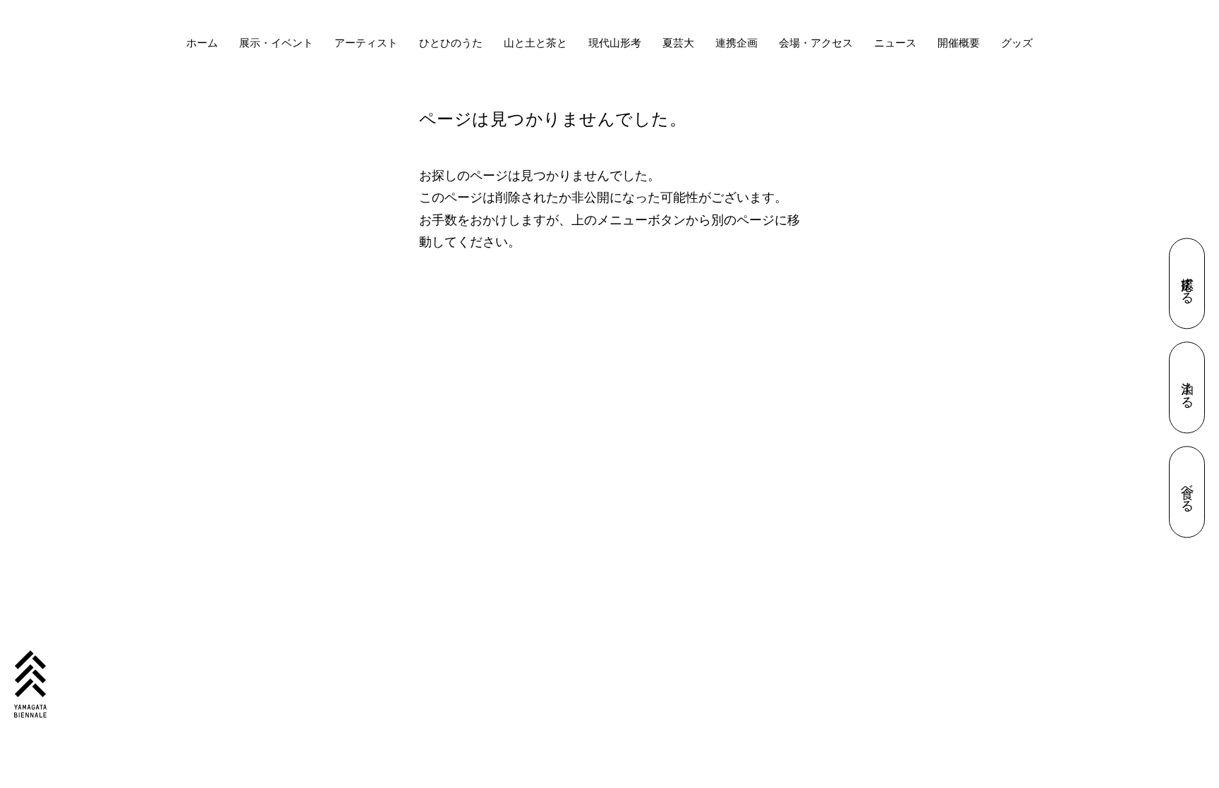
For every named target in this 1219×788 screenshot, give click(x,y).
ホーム (202, 43)
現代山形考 (614, 43)
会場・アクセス (816, 43)
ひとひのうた (451, 43)
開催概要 (959, 43)
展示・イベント (276, 43)
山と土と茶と (535, 43)
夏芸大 (678, 43)
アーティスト (366, 43)
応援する (1116, 283)
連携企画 (736, 43)
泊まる (1116, 387)
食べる (1116, 492)
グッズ (1017, 43)
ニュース (895, 43)
